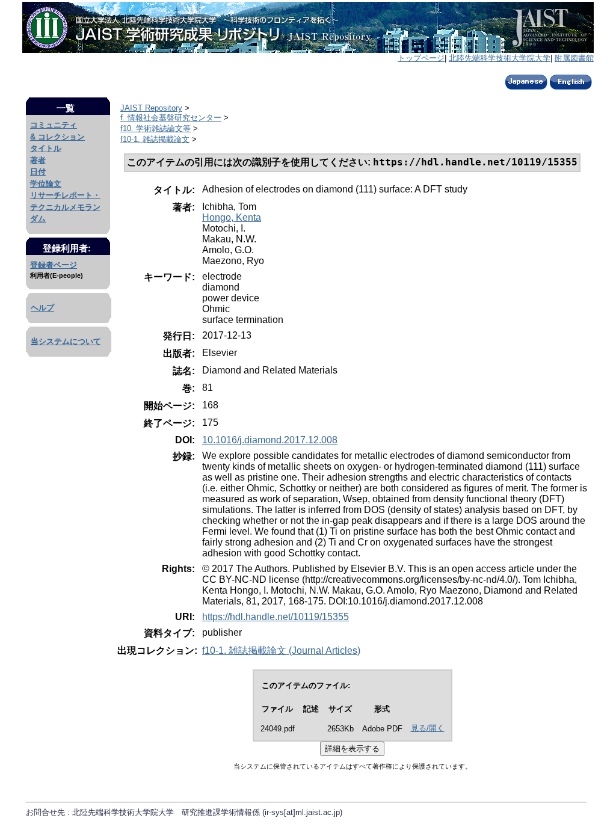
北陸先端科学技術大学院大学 (499, 58)
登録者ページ (53, 264)
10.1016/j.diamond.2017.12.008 (269, 440)
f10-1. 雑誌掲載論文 (154, 139)
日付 (38, 171)
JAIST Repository (151, 107)
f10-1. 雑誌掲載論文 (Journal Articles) (281, 650)
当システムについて (66, 341)
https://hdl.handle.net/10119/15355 (275, 617)
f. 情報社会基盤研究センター (170, 117)
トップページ (421, 58)
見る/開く (428, 728)
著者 (38, 160)
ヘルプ (42, 307)
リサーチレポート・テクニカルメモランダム (65, 207)
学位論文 (45, 183)
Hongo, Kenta (231, 217)
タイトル (45, 148)
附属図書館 (574, 58)
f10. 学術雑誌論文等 (155, 128)
